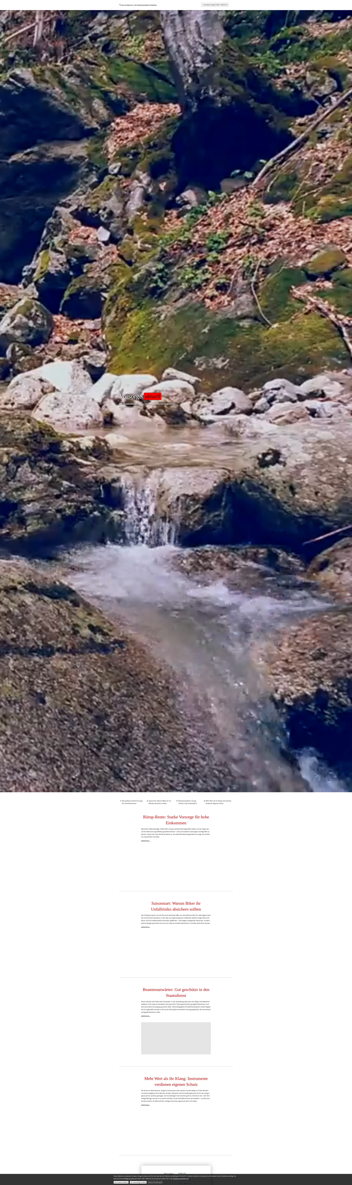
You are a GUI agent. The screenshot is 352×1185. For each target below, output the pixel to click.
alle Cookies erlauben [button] (121, 1182)
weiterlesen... (145, 841)
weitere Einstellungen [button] (155, 1182)
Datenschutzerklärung (180, 1179)
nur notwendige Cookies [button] (138, 1182)
